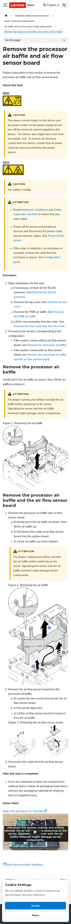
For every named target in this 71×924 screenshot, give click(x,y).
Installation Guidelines (34, 209)
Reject (35, 915)
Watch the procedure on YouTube (23, 811)
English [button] (51, 5)
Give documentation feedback (25, 864)
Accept (35, 905)
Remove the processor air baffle (46, 345)
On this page (13, 40)
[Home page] (6, 15)
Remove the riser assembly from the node (39, 326)
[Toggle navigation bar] (5, 5)
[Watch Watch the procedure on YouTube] (35, 832)
